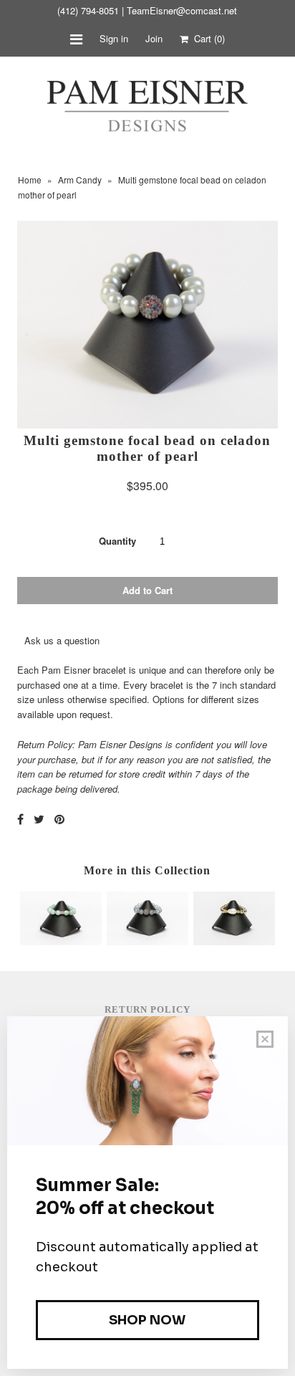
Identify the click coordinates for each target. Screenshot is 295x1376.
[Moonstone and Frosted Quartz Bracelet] (147, 941)
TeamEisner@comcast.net (182, 10)
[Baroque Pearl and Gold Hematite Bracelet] (234, 941)
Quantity (117, 541)
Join (154, 38)
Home (30, 179)
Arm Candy (80, 179)
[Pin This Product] (59, 819)
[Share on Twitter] (39, 819)
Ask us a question (62, 640)
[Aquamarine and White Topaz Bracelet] (61, 941)
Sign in (114, 38)
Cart (206, 38)
